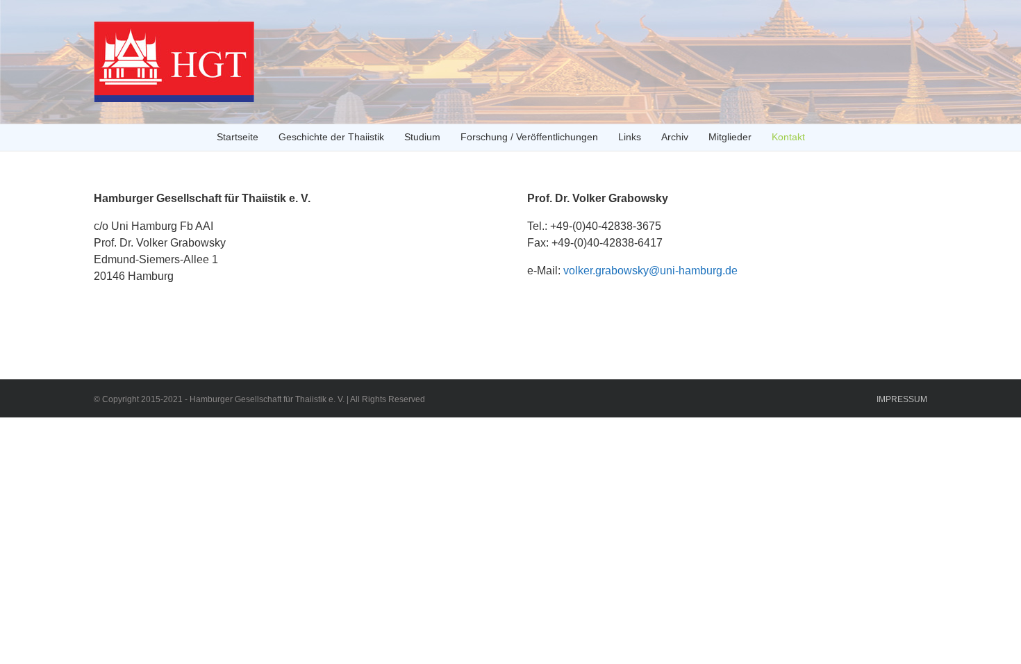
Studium (422, 136)
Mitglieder (730, 136)
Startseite (237, 136)
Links (629, 136)
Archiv (674, 136)
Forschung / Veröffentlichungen (529, 136)
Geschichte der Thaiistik (331, 136)
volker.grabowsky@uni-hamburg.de (650, 270)
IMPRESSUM (902, 399)
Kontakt (788, 136)
